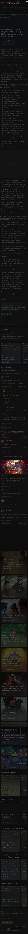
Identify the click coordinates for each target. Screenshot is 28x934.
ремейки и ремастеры (8, 324)
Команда (18, 910)
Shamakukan (8, 413)
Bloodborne (22, 53)
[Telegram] (2, 314)
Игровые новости (16, 12)
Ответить (4, 386)
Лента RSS (22, 913)
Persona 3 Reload (17, 184)
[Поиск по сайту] (14, 2)
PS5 (3, 316)
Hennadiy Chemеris (9, 40)
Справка (3, 910)
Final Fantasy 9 (16, 230)
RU (3, 915)
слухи (15, 322)
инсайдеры (22, 322)
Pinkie (6, 440)
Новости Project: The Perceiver (11, 320)
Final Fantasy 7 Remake (9, 246)
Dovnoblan (9, 451)
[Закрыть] (26, 2)
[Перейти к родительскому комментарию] (1, 390)
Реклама (8, 910)
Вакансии (3, 911)
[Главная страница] (6, 2)
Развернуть (23, 340)
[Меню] (22, 2)
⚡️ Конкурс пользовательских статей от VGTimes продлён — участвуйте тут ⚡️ (14, 7)
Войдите (4, 373)
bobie (6, 500)
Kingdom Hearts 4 (18, 110)
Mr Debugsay (8, 427)
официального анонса (10, 186)
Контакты (9, 911)
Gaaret (6, 489)
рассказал (4, 51)
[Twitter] (11, 314)
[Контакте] (5, 314)
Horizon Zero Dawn (15, 135)
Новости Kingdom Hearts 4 (9, 318)
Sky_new (7, 376)
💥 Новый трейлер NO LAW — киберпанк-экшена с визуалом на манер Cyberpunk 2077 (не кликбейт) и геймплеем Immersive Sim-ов (13, 306)
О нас (13, 910)
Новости (6, 12)
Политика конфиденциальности (9, 913)
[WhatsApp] (8, 314)
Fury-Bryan (9, 390)
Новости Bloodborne (12, 316)
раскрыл (4, 224)
